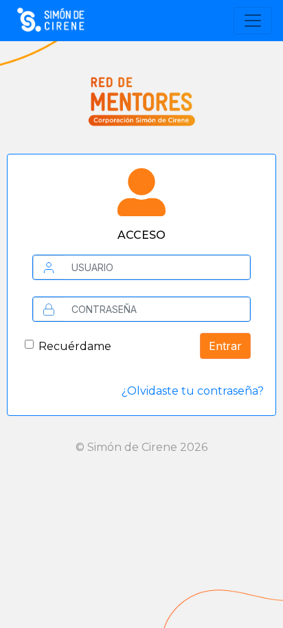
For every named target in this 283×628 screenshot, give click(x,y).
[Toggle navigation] (253, 20)
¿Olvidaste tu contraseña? (193, 390)
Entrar (225, 346)
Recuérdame (74, 346)
